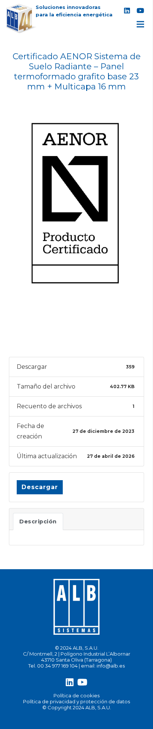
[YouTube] (140, 10)
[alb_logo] (22, 19)
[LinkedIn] (127, 10)
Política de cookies (76, 695)
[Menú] (140, 24)
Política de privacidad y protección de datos (76, 701)
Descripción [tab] (38, 521)
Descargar (40, 487)
